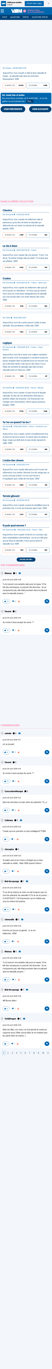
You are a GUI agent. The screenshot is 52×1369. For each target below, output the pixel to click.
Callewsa (9, 821)
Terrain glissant (11, 496)
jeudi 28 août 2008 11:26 (12, 888)
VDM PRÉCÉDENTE (13, 109)
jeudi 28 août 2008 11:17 (12, 740)
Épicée (26, 17)
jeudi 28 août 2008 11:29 (12, 996)
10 (43, 1053)
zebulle (8, 734)
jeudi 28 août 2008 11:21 (12, 798)
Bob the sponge (12, 882)
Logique (7, 343)
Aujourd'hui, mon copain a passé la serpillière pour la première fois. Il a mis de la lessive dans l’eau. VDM (26, 506)
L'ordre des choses (13, 460)
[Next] (48, 1053)
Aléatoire (15, 17)
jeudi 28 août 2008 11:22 (12, 827)
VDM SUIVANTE (40, 109)
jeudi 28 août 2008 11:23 (12, 856)
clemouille (10, 920)
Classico (7, 210)
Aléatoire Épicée (40, 17)
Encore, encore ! (26, 559)
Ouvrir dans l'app (34, 4)
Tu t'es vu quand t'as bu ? (17, 422)
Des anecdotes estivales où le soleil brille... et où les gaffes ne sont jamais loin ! (24, 98)
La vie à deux (10, 246)
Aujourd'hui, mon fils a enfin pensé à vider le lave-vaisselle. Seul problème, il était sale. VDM (24, 324)
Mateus (8, 573)
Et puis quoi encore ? (14, 525)
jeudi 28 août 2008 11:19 (12, 618)
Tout (4, 17)
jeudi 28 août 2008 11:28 (12, 580)
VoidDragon (10, 1019)
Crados (7, 278)
